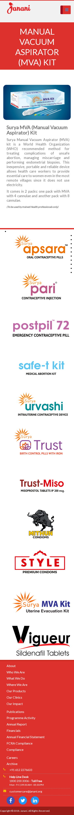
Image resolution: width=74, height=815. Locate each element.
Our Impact (15, 704)
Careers (12, 757)
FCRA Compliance (19, 743)
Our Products (16, 691)
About (11, 666)
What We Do (16, 678)
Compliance (15, 749)
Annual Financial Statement (26, 737)
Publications (15, 712)
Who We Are (16, 672)
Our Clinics (14, 697)
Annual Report (17, 724)
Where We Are (17, 685)
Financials (14, 730)
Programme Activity (21, 718)
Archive (12, 764)
